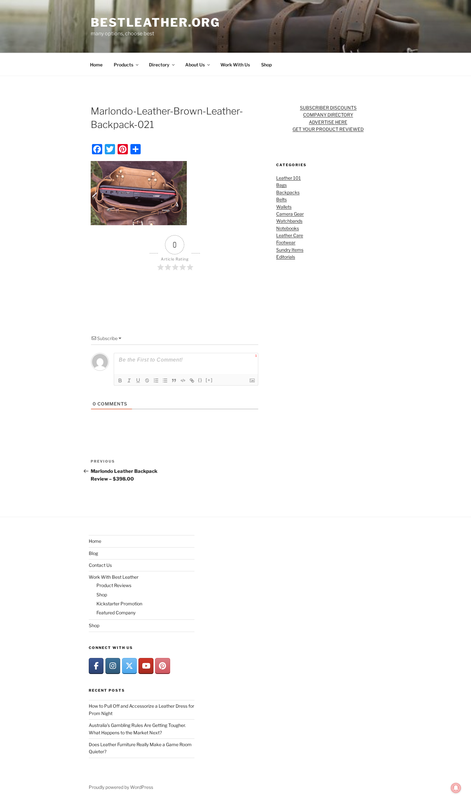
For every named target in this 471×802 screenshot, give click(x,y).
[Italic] (129, 380)
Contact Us (100, 565)
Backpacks (288, 192)
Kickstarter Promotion (119, 603)
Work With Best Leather (113, 577)
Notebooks (287, 228)
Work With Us (235, 64)
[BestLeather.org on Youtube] (145, 666)
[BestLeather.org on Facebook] (96, 666)
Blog (93, 553)
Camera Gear (290, 214)
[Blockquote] (173, 380)
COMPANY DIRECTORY (328, 114)
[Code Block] (182, 380)
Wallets (284, 206)
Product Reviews (113, 585)
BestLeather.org (155, 22)
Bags (281, 185)
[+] (209, 380)
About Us (195, 64)
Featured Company (116, 612)
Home (96, 64)
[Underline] (138, 380)
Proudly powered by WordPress (121, 787)
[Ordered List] (156, 380)
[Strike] (147, 380)
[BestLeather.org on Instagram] (112, 666)
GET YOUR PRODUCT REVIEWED (328, 129)
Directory (159, 64)
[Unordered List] (165, 380)
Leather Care (289, 235)
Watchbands (289, 221)
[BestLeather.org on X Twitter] (129, 666)
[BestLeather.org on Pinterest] (162, 666)
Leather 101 (288, 178)
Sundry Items (289, 249)
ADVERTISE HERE (328, 122)
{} (200, 380)
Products (123, 64)
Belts (281, 199)
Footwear (285, 242)
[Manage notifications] (456, 788)
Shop (266, 64)
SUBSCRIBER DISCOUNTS (328, 107)
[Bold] (120, 380)
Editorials (285, 257)
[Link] (191, 380)
